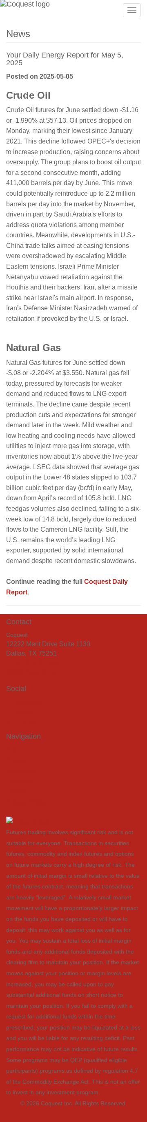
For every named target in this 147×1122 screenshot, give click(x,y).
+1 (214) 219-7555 (33, 662)
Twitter (23, 712)
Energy (16, 760)
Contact (17, 791)
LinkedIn (25, 723)
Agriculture (22, 770)
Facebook (27, 702)
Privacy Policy (26, 802)
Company (20, 780)
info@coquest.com (33, 671)
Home (15, 750)
